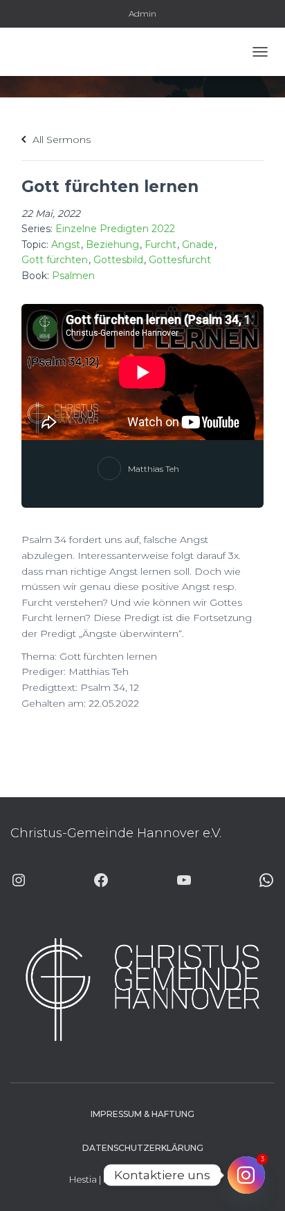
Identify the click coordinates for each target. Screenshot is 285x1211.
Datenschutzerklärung (142, 1148)
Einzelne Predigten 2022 (115, 228)
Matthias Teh (153, 469)
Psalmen (73, 275)
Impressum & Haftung (142, 1114)
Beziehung (112, 244)
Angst (65, 244)
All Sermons (60, 139)
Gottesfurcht (180, 260)
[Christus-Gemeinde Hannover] (50, 52)
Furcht (160, 244)
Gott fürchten (54, 260)
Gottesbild (118, 260)
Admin (142, 13)
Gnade (198, 244)
